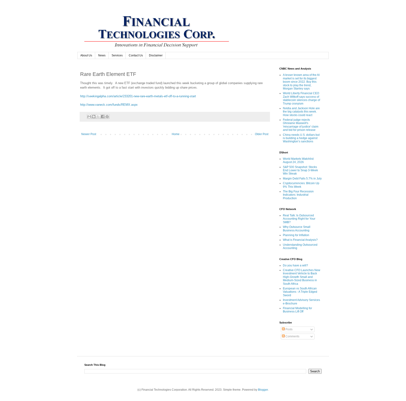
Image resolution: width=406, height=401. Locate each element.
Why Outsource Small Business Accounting (296, 228)
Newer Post (88, 134)
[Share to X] (98, 116)
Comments (292, 336)
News (101, 55)
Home (176, 134)
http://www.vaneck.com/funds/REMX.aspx (109, 104)
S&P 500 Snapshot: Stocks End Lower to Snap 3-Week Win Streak (300, 170)
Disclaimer (156, 55)
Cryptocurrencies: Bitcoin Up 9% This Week (301, 185)
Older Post (261, 134)
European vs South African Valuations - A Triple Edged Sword (300, 292)
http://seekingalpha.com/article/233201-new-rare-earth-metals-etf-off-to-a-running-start (138, 96)
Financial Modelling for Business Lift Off (297, 310)
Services (117, 55)
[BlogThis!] (93, 116)
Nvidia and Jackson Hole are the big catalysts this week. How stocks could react (301, 112)
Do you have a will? (295, 265)
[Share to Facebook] (102, 116)
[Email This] (89, 116)
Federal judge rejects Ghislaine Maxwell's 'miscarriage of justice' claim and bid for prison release (300, 125)
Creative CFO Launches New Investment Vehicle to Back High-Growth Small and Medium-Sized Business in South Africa (301, 277)
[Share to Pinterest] (107, 116)
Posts (289, 329)
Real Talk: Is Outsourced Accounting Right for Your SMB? (299, 219)
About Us (86, 55)
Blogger (263, 389)
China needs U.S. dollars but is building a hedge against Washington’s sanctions (301, 138)
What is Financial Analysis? (300, 239)
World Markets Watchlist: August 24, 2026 (298, 160)
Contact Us (136, 55)
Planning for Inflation (296, 235)
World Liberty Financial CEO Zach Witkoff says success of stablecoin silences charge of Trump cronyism (301, 98)
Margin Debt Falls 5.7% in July (302, 178)
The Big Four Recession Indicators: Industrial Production (298, 195)
